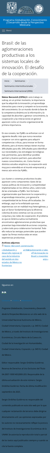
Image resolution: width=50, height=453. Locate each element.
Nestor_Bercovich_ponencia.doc (19, 245)
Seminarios (20, 81)
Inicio (6, 81)
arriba (26, 250)
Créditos (16, 300)
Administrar (26, 300)
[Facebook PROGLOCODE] (3, 292)
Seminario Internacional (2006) (18, 91)
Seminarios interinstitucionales (18, 86)
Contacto (6, 300)
